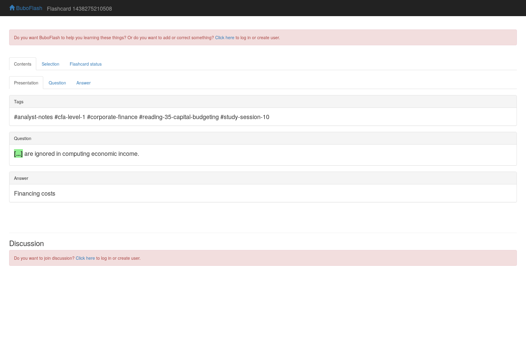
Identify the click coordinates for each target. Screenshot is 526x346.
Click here (224, 37)
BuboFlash (28, 8)
